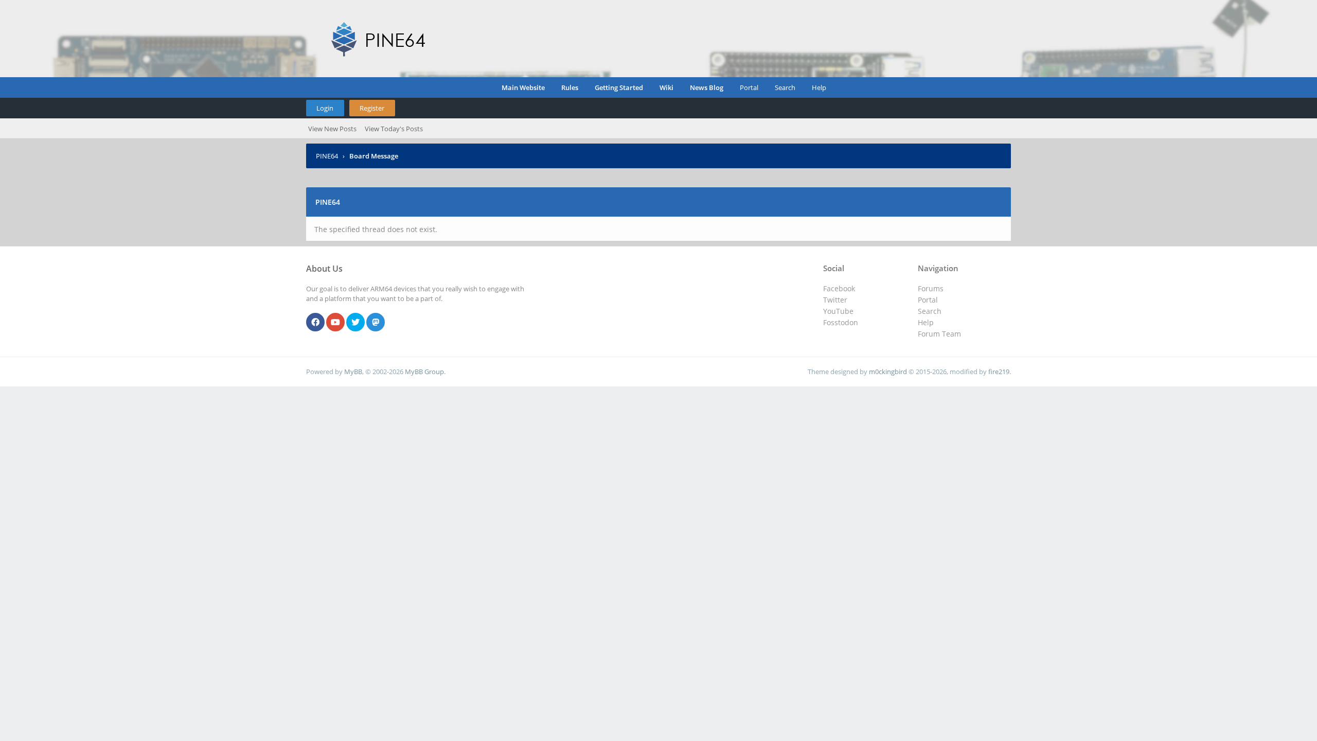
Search (785, 87)
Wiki (666, 87)
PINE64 (327, 156)
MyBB (353, 371)
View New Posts (332, 128)
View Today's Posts (394, 128)
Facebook (839, 288)
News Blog (706, 87)
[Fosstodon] (375, 322)
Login (324, 108)
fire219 (998, 371)
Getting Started (619, 87)
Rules (569, 87)
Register (372, 108)
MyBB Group (424, 371)
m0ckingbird (888, 371)
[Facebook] (315, 322)
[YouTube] (335, 322)
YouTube (838, 311)
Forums (931, 288)
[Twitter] (355, 322)
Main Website (523, 87)
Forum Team (939, 334)
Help (819, 87)
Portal (749, 87)
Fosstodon (840, 322)
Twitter (835, 300)
